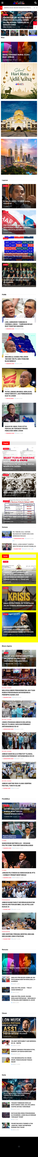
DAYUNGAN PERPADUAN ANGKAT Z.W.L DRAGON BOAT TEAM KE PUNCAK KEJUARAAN (18, 280)
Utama (5, 14)
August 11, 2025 (19, 729)
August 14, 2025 (16, 1064)
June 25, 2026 (7, 581)
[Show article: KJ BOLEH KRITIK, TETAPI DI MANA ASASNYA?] (23, 33)
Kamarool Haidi (8, 60)
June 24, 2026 (7, 608)
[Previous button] (35, 27)
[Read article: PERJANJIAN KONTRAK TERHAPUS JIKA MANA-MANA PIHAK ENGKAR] (19, 485)
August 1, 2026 (8, 232)
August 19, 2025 (16, 909)
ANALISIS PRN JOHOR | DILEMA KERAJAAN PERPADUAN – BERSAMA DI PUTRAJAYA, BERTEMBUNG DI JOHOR (23, 998)
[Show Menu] (2, 3)
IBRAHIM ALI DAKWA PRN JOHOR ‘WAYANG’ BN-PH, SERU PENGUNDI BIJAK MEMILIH (17, 359)
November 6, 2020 (8, 521)
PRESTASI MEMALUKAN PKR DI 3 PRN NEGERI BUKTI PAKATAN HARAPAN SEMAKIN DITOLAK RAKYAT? (17, 227)
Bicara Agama (6, 687)
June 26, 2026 (15, 992)
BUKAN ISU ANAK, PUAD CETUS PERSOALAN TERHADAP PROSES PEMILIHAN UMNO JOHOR (16, 429)
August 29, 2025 (17, 697)
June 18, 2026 (17, 816)
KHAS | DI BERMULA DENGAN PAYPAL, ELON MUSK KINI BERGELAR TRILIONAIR (18, 1033)
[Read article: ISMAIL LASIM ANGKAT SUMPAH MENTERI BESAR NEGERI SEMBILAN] (7, 546)
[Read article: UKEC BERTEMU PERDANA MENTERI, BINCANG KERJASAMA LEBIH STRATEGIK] (19, 921)
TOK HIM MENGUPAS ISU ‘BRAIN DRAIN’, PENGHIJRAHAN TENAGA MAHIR (21, 1060)
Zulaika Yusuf (17, 548)
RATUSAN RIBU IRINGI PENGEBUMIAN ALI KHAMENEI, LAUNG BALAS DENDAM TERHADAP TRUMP (23, 1115)
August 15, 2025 (16, 939)
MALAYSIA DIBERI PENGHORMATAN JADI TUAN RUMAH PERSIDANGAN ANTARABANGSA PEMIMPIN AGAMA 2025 (18, 692)
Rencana (5, 51)
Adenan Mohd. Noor (19, 538)
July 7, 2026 (15, 1119)
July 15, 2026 (7, 284)
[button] (19, 1146)
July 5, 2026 (19, 363)
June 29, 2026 (19, 398)
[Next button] (35, 23)
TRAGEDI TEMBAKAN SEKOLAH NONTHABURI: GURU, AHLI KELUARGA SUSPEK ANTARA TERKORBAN (23, 1104)
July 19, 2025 (15, 788)
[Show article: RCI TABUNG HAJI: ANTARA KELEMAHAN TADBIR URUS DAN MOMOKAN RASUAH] (33, 33)
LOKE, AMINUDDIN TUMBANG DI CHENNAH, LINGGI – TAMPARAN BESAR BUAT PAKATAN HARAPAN (18, 324)
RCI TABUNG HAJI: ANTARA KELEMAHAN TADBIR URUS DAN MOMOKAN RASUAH (23, 534)
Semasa (6, 448)
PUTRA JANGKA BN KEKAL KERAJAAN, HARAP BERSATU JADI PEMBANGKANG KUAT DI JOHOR (18, 394)
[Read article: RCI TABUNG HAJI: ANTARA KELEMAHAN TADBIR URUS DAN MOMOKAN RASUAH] (7, 534)
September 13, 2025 (18, 848)
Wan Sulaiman (8, 27)
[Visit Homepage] (19, 3)
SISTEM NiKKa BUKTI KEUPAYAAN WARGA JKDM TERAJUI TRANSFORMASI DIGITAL (17, 811)
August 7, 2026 (17, 60)
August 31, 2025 (16, 1045)
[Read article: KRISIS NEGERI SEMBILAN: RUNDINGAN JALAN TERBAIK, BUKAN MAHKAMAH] (19, 598)
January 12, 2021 (8, 469)
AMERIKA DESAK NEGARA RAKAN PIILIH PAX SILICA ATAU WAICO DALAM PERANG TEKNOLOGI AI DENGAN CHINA (17, 21)
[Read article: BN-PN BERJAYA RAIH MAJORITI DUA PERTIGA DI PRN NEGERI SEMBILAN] (19, 248)
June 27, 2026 (19, 433)
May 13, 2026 (18, 663)
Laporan (6, 501)
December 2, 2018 (8, 495)
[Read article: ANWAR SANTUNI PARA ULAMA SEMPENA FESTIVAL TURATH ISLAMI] (19, 770)
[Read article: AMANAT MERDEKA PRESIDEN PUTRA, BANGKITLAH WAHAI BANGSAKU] (6, 1051)
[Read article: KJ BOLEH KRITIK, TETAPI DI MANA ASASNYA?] (19, 196)
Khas (6, 653)
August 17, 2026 (8, 1097)
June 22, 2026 (15, 1129)
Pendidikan (6, 900)
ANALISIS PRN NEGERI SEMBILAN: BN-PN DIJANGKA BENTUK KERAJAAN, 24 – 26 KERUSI (23, 979)
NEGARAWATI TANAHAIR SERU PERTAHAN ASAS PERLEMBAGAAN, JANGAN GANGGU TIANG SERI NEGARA (18, 629)
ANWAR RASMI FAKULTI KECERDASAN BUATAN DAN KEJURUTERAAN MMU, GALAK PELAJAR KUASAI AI (18, 904)
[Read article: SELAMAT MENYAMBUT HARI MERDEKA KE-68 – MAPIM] (6, 1043)
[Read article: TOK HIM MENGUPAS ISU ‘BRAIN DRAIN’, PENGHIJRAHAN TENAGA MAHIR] (6, 1060)
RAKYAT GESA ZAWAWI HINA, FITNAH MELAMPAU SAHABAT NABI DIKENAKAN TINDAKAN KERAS (18, 658)
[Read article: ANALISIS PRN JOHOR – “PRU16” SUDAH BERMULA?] (6, 989)
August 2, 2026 (20, 328)
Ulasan (6, 475)
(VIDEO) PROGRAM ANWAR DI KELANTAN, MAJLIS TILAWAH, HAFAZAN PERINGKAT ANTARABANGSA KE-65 (16, 724)
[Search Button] (35, 3)
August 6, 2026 (8, 206)
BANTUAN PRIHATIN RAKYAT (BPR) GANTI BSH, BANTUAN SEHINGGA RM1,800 (16, 516)
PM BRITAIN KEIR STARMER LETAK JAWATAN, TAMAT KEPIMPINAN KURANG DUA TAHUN (22, 1125)
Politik (7, 389)
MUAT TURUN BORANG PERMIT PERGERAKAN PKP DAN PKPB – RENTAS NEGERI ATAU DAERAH (18, 464)
